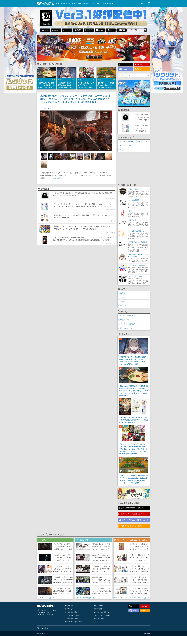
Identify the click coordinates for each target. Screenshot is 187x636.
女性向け (122, 301)
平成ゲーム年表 (99, 618)
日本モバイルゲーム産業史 (102, 615)
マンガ (93, 3)
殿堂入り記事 (65, 3)
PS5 (111, 3)
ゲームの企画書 (99, 605)
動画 (57, 3)
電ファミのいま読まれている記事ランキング (133, 141)
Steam (99, 3)
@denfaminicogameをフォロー (133, 508)
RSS (139, 69)
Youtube (140, 64)
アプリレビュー (124, 306)
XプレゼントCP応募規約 (127, 324)
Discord (124, 69)
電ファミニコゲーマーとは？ (128, 315)
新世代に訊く (98, 609)
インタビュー (76, 3)
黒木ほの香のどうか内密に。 (74, 622)
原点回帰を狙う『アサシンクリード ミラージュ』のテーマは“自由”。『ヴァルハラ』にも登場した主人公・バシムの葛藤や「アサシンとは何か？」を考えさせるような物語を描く (75, 98)
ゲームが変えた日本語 (72, 615)
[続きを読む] (57, 178)
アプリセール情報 (125, 146)
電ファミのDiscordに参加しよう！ (135, 520)
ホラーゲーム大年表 (71, 618)
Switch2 (106, 3)
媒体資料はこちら (125, 320)
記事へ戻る (46, 108)
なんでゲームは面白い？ (101, 612)
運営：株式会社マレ (125, 328)
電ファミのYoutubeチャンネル (132, 514)
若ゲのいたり (69, 609)
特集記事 (86, 3)
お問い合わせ (41, 633)
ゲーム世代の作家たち (72, 612)
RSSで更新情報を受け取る (131, 526)
